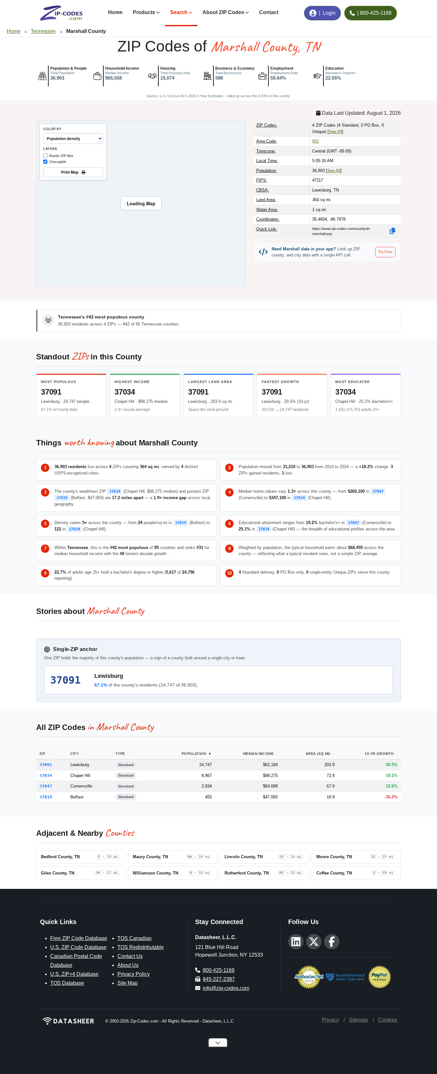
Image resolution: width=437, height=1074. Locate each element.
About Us (128, 965)
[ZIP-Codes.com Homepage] (61, 13)
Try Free (385, 252)
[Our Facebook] (331, 941)
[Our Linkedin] (296, 941)
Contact (268, 12)
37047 (378, 491)
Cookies (387, 1020)
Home (115, 12)
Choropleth (57, 161)
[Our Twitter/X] (314, 941)
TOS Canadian (134, 938)
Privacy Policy (133, 974)
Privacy (330, 1020)
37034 (125, 392)
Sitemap (358, 1020)
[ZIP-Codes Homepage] (68, 1021)
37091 (51, 392)
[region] (140, 203)
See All (335, 131)
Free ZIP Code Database (78, 938)
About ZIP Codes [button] (223, 12)
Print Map (70, 172)
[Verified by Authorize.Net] (309, 976)
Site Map (127, 983)
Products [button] (144, 12)
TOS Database (67, 983)
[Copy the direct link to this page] (392, 231)
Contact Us (130, 956)
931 (315, 141)
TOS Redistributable (140, 947)
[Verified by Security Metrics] (346, 976)
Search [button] (178, 12)
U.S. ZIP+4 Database (74, 974)
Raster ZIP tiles (61, 155)
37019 (62, 498)
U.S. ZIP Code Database (78, 947)
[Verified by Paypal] (380, 976)
